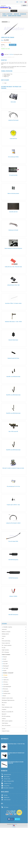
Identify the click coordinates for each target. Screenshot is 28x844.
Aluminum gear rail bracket (13, 230)
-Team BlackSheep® (7, 686)
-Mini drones (5, 688)
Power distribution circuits (7, 707)
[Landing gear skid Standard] (13, 29)
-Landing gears (6, 691)
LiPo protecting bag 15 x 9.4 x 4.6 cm (13, 486)
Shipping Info (6, 797)
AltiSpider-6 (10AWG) (13, 596)
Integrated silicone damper (13, 340)
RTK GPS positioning (6, 716)
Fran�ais (14, 826)
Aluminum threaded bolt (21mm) (13, 358)
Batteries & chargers (6, 631)
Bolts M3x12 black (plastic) (13, 614)
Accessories (4, 629)
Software (4, 718)
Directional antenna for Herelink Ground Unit (16, 753)
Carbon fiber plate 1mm (13, 211)
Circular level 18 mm (13, 138)
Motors (3, 704)
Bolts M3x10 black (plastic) (13, 559)
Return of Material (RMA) (9, 781)
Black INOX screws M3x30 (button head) (13, 413)
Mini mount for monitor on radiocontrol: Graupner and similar (13, 468)
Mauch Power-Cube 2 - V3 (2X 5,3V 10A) (16, 743)
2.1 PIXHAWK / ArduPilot (7, 627)
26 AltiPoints (11, 54)
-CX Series (5, 677)
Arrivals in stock (7, 778)
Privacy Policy (6, 785)
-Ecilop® (4, 670)
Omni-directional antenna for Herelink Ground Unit (15, 762)
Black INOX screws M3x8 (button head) (13, 376)
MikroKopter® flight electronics (8, 700)
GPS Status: (6, 807)
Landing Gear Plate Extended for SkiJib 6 (13, 523)
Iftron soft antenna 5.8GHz (13, 541)
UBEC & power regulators (7, 720)
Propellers (4, 709)
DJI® (3, 638)
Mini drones (4, 702)
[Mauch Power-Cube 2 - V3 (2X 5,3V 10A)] (4, 749)
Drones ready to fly (6, 643)
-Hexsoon (5, 656)
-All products (5, 684)
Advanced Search (7, 774)
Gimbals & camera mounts (7, 698)
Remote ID (4, 714)
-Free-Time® (5, 668)
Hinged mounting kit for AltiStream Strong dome (13, 248)
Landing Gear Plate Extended (13, 120)
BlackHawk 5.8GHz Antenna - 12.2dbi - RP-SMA (13, 321)
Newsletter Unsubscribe (9, 787)
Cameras (3, 636)
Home (17, 1)
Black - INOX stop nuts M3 (13, 431)
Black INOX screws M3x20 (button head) (13, 394)
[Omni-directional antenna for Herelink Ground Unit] (4, 767)
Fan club (3, 647)
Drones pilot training (6, 640)
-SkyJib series (6, 679)
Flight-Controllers (5, 650)
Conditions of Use (7, 783)
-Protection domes (6, 693)
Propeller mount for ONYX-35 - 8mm (13, 504)
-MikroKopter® (6, 666)
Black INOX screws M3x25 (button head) (13, 449)
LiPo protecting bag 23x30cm (13, 156)
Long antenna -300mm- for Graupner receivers (13, 303)
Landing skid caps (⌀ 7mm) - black (13, 285)
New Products (6, 776)
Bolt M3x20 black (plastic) (13, 578)
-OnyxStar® (5, 661)
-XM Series (5, 682)
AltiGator (15, 824)
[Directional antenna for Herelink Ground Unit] (4, 758)
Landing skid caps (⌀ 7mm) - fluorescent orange (13, 266)
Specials (3, 728)
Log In (21, 1)
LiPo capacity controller (13, 175)
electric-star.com (7, 799)
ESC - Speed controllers (7, 645)
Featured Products (5, 731)
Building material (5, 634)
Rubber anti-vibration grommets (13, 193)
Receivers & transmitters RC (7, 711)
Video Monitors (5, 723)
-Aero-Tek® (5, 663)
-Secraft (4, 659)
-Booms (4, 695)
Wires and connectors (6, 725)
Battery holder (13, 102)
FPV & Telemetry (5, 652)
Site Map (5, 795)
